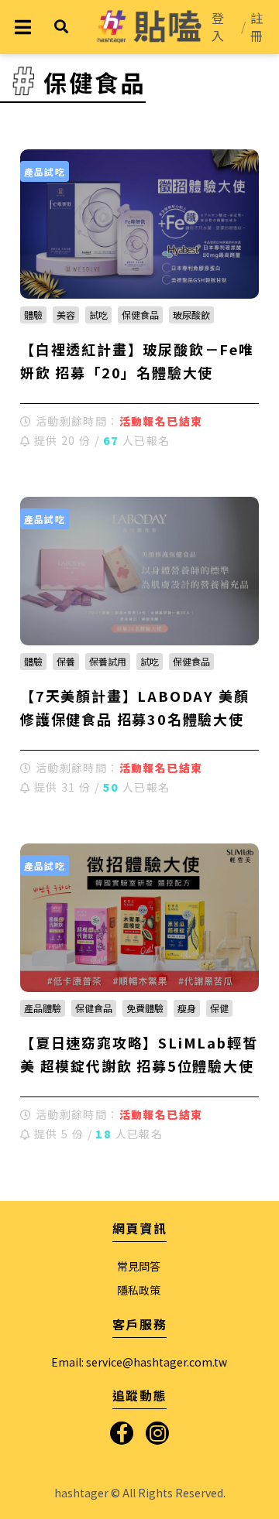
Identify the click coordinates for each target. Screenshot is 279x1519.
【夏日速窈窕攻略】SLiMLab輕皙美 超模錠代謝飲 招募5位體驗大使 (138, 1054)
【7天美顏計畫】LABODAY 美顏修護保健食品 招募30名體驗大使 (134, 707)
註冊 (256, 27)
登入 (218, 27)
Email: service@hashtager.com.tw (139, 1362)
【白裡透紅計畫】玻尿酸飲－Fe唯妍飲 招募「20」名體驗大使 (137, 360)
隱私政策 (138, 1290)
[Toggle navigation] (23, 27)
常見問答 (138, 1266)
